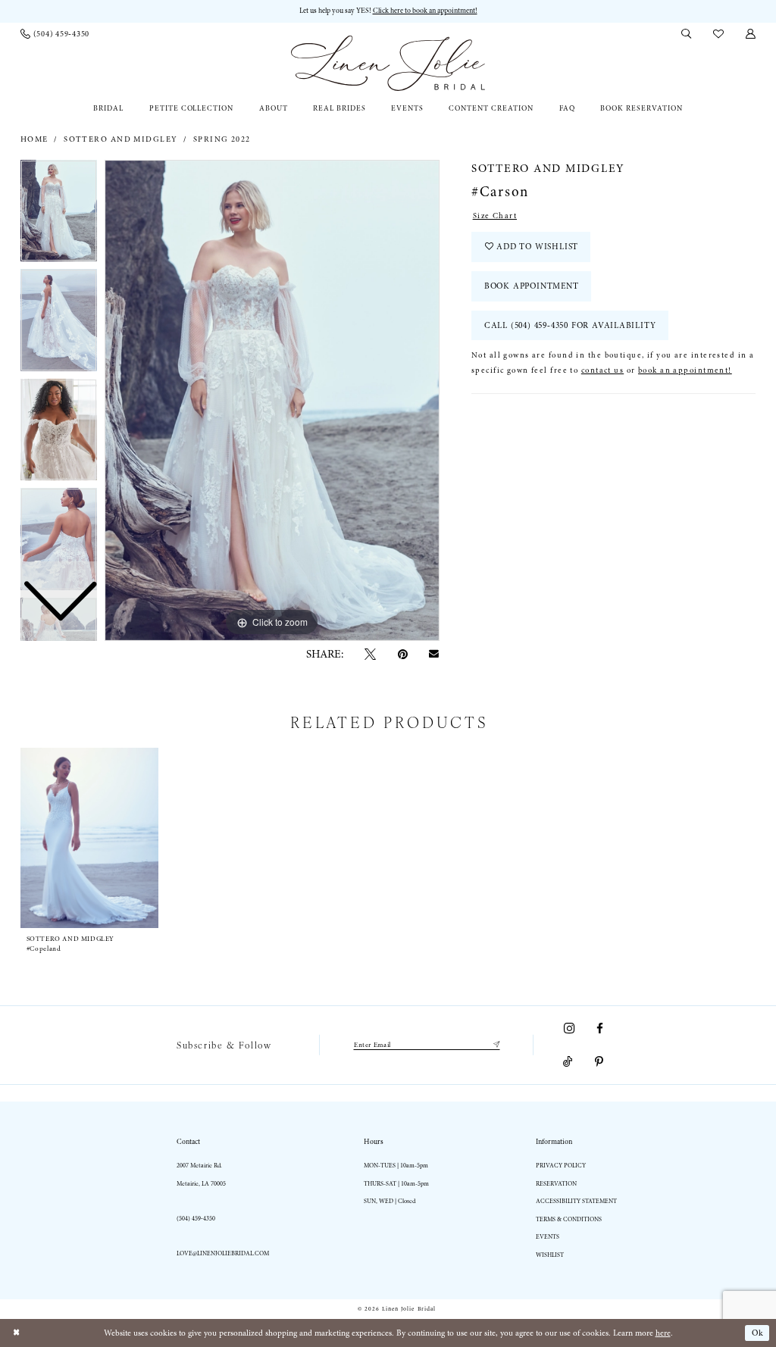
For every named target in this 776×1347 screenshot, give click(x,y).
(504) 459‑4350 (196, 1218)
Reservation (556, 1184)
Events (547, 1237)
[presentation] (89, 838)
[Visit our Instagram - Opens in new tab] (569, 1028)
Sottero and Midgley (120, 139)
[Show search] (686, 34)
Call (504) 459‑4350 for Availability (570, 325)
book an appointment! (685, 370)
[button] (751, 34)
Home (34, 139)
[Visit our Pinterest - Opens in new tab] (599, 1062)
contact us (602, 370)
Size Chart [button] (495, 216)
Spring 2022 (222, 139)
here (663, 1333)
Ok (758, 1333)
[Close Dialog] (17, 1333)
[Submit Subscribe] (494, 1044)
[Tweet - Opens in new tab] (370, 654)
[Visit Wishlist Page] (718, 34)
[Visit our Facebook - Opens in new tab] (600, 1028)
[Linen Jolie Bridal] (387, 63)
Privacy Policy (561, 1165)
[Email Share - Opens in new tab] (434, 654)
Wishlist (550, 1255)
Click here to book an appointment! (425, 10)
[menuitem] (55, 34)
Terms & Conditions (569, 1219)
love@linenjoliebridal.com (223, 1253)
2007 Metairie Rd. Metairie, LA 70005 (201, 1174)
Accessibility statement (576, 1201)
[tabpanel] (272, 401)
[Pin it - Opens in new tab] (402, 654)
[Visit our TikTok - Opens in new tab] (568, 1062)
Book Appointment (531, 286)
